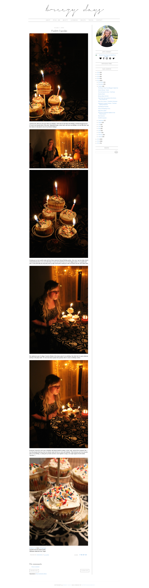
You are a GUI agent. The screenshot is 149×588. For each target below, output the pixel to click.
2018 (98, 72)
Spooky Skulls (101, 94)
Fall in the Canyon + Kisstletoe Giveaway (107, 101)
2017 (98, 74)
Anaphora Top (32, 548)
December (100, 82)
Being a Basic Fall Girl (103, 96)
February (100, 134)
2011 (98, 143)
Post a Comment (35, 566)
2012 (98, 141)
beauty (65, 20)
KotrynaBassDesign (88, 585)
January (100, 136)
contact (99, 20)
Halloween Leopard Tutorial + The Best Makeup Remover (107, 104)
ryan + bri (56, 20)
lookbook (74, 20)
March (99, 132)
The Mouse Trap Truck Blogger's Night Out (108, 88)
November (100, 84)
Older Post (84, 570)
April (99, 130)
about (48, 20)
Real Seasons (101, 116)
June (99, 126)
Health (83, 20)
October (100, 86)
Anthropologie (42, 548)
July (99, 124)
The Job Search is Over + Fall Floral (106, 92)
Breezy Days (67, 585)
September (101, 120)
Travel (90, 20)
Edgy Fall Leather (102, 110)
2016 (98, 76)
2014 (98, 80)
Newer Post (34, 570)
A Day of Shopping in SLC (104, 108)
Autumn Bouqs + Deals (103, 90)
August (100, 122)
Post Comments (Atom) (41, 573)
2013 (98, 139)
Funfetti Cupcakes (102, 118)
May (99, 128)
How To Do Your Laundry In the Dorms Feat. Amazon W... (107, 98)
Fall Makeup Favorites (103, 106)
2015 (98, 78)
